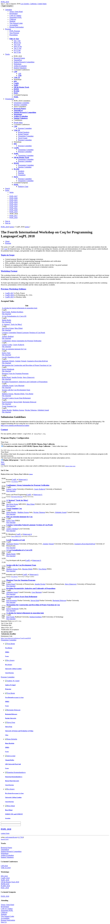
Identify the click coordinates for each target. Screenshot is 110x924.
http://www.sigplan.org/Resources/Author (15, 425)
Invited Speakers (23, 132)
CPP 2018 (4, 866)
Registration (13, 13)
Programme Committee (26, 165)
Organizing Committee (21, 103)
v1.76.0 (20, 837)
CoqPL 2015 (9, 297)
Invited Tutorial (23, 134)
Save (2, 462)
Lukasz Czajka (7, 345)
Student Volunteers (20, 68)
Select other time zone (60, 446)
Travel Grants (22, 138)
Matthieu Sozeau (7, 394)
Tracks (7, 54)
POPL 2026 (13, 198)
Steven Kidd (17, 402)
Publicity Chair (23, 186)
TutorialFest (18, 60)
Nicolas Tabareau (31, 410)
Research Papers (19, 58)
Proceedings (13, 35)
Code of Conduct (15, 15)
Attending (8, 10)
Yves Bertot (29, 394)
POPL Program (14, 31)
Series (11, 192)
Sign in (7, 221)
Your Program (14, 33)
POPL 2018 (5, 227)
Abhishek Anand (7, 385)
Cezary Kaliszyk (18, 345)
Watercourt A (23, 479)
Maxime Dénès (19, 394)
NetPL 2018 (5, 880)
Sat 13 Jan (17, 52)
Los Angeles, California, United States (34, 4)
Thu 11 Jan (17, 48)
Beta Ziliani (19, 328)
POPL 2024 (13, 202)
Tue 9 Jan (17, 44)
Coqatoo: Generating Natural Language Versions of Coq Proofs (23, 332)
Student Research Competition (24, 62)
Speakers (21, 171)
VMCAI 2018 (6, 868)
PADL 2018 (5, 896)
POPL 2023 (13, 204)
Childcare (12, 19)
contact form (5, 833)
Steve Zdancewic (29, 377)
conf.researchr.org (11, 837)
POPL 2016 (13, 217)
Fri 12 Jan (17, 50)
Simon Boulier (7, 410)
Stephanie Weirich (8, 361)
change (31, 474)
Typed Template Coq (9, 406)
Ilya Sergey (14, 576)
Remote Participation (16, 27)
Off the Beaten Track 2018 (10, 882)
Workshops (17, 64)
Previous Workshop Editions (13, 289)
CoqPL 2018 (5, 878)
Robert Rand (6, 377)
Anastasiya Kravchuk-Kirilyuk (37, 361)
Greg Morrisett (19, 385)
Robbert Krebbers (17, 312)
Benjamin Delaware (29, 402)
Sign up (7, 223)
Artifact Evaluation (20, 66)
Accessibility (13, 25)
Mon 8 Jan (17, 43)
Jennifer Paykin (16, 377)
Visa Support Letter (16, 23)
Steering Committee (20, 105)
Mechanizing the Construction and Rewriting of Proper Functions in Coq (26, 365)
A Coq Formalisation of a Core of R (14, 316)
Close (3, 464)
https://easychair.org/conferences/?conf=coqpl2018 (16, 638)
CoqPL (14, 479)
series (12, 227)
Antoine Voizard (20, 361)
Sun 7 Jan (17, 41)
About (7, 241)
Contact (4, 429)
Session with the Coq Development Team (16, 390)
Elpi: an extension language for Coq (14, 349)
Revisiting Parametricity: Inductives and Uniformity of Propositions (24, 382)
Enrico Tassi (6, 353)
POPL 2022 (13, 206)
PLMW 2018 (5, 886)
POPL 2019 (13, 212)
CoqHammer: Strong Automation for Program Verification (21, 341)
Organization (9, 99)
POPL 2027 (13, 196)
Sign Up (4, 922)
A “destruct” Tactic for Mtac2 (12, 324)
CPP (19, 74)
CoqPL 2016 (9, 295)
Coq (5, 249)
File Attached (6, 314)
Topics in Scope (7, 255)
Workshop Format (9, 271)
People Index (18, 122)
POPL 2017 (13, 216)
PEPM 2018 (5, 884)
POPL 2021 (13, 208)
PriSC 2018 (5, 888)
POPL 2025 (13, 200)
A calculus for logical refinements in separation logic (19, 308)
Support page (5, 839)
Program (8, 29)
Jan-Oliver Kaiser (8, 328)
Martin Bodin (6, 320)
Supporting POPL (15, 17)
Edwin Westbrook (8, 369)
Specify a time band (27, 460)
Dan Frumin (6, 312)
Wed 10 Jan (18, 46)
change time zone (70, 466)
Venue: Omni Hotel (16, 11)
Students (12, 21)
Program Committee (25, 128)
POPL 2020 (13, 210)
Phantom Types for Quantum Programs (15, 373)
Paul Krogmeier (7, 402)
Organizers (21, 175)
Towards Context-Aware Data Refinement (16, 398)
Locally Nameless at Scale (11, 357)
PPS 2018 (4, 876)
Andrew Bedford (8, 336)
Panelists (21, 173)
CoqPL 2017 (9, 293)
